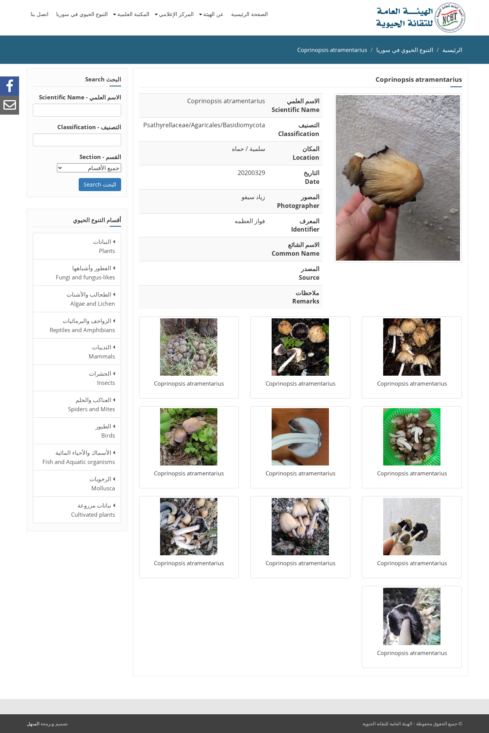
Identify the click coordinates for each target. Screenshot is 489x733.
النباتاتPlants (104, 246)
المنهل (33, 723)
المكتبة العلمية (133, 14)
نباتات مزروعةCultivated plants (93, 509)
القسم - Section (100, 157)
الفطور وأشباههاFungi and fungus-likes (85, 272)
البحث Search (100, 184)
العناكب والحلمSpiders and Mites (91, 404)
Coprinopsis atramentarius (332, 50)
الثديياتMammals (102, 351)
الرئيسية (452, 50)
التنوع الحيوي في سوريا (82, 14)
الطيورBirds (105, 430)
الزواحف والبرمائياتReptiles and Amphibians (82, 325)
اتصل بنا (40, 14)
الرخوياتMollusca (102, 483)
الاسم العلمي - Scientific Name (80, 97)
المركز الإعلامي (176, 14)
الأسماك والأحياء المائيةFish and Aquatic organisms (78, 457)
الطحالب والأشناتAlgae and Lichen (90, 298)
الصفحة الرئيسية (249, 14)
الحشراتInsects (102, 378)
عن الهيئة (213, 14)
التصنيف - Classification (89, 127)
